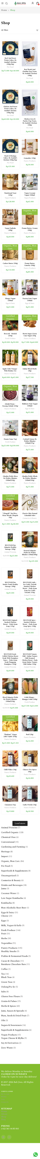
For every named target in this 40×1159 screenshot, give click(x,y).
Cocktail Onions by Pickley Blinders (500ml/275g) (30, 441)
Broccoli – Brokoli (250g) (10, 335)
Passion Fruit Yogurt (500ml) (30, 299)
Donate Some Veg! (10, 439)
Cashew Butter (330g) (10, 263)
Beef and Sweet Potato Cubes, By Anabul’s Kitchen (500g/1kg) (10, 61)
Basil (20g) (29, 734)
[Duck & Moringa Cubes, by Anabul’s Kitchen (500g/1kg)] (10, 146)
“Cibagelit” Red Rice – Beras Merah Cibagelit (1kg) (10, 515)
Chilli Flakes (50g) (10, 769)
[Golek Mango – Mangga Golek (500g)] (30, 686)
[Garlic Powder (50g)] (30, 794)
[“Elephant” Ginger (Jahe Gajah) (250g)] (10, 723)
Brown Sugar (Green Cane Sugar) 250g (30, 335)
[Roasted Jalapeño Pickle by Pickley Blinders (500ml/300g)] (30, 539)
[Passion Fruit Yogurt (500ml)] (30, 287)
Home (4, 1111)
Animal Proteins (10, 552)
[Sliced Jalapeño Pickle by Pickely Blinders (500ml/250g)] (10, 686)
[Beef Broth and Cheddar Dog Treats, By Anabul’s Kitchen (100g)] (30, 53)
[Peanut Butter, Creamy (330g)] (30, 217)
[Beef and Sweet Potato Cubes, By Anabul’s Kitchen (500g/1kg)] (10, 48)
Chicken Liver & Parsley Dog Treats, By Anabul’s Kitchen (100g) (30, 122)
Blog (3, 1119)
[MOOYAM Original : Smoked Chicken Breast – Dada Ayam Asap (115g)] (10, 611)
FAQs (3, 1099)
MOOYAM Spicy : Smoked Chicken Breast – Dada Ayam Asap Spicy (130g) (30, 623)
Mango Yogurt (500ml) (10, 299)
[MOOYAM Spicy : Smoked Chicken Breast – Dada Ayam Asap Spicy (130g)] (30, 611)
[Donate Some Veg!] (10, 428)
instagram (9, 1137)
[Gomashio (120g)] (30, 147)
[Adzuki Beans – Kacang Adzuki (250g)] (10, 393)
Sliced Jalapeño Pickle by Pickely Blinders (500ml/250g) (10, 699)
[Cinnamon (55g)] (10, 794)
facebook (3, 1137)
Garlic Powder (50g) (30, 805)
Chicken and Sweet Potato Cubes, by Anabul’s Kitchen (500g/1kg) (10, 109)
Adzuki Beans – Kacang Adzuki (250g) (10, 405)
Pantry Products (30, 161)
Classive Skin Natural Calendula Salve (29, 514)
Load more (20, 823)
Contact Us (4, 1102)
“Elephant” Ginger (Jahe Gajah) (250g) (10, 735)
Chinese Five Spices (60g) (30, 770)
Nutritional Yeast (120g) (10, 194)
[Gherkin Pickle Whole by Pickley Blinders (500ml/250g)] (30, 465)
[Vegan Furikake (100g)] (10, 217)
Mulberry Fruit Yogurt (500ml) (30, 405)
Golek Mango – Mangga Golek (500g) (29, 698)
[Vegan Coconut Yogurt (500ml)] (30, 182)
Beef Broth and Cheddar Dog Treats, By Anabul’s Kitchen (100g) (29, 72)
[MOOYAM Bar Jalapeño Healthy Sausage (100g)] (10, 536)
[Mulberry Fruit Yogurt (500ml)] (30, 393)
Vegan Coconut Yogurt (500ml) (29, 194)
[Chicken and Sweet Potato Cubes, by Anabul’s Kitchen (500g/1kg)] (10, 96)
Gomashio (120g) (30, 158)
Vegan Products (10, 198)
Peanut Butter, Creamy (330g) (30, 229)
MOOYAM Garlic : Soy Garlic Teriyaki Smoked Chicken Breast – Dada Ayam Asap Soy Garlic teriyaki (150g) (30, 587)
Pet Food (10, 67)
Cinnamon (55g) (10, 805)
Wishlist (3, 1097)
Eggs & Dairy (10, 304)
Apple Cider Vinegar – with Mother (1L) (10, 370)
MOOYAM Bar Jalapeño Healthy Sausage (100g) (10, 547)
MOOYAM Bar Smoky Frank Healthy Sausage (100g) (10, 584)
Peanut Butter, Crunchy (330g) (29, 264)
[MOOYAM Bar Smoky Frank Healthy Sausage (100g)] (10, 574)
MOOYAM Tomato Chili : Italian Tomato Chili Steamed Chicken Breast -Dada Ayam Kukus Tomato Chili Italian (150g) (29, 659)
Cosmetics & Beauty (30, 518)
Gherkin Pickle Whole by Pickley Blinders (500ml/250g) (29, 478)
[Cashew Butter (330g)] (10, 252)
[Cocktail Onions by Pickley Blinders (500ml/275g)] (30, 428)
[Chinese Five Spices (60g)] (30, 758)
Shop (3, 1116)
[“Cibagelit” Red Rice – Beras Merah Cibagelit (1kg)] (10, 502)
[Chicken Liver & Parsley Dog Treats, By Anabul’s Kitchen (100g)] (30, 102)
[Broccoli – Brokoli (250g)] (10, 323)
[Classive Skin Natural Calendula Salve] (30, 502)
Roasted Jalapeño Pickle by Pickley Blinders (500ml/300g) (30, 552)
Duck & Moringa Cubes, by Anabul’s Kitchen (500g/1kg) (10, 158)
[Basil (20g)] (30, 723)
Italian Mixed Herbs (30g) (30, 370)
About (4, 1114)
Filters (6, 30)
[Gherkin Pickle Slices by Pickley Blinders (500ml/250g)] (10, 465)
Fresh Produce (10, 339)
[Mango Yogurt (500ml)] (10, 287)
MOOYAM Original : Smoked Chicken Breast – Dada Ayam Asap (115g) (10, 623)
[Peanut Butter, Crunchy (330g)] (30, 252)
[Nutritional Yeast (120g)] (10, 182)
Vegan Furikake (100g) (10, 229)
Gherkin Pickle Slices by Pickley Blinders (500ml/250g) (10, 478)
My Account (5, 1094)
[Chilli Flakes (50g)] (10, 758)
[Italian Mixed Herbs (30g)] (30, 358)
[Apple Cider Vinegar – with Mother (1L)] (10, 358)
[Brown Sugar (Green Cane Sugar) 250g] (30, 323)
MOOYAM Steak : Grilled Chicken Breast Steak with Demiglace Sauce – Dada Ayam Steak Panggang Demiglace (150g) (10, 659)
